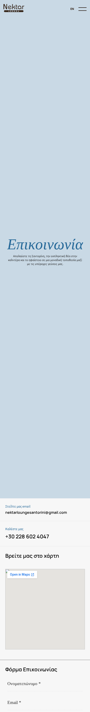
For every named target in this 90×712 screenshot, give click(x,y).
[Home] (13, 9)
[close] (82, 9)
